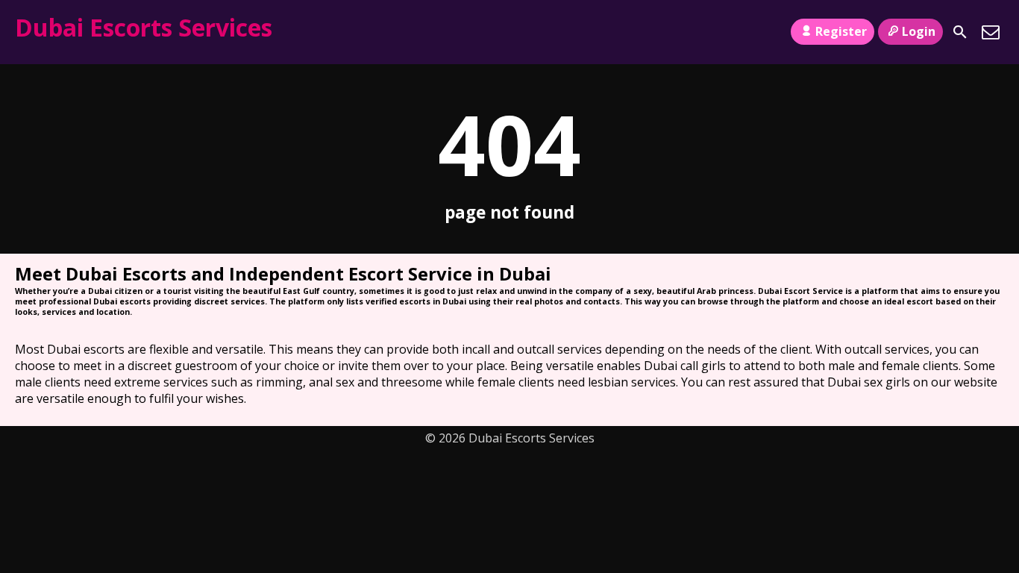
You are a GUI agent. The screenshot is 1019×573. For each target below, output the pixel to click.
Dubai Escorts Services (143, 27)
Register (841, 31)
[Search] (960, 32)
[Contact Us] (990, 32)
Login (918, 31)
